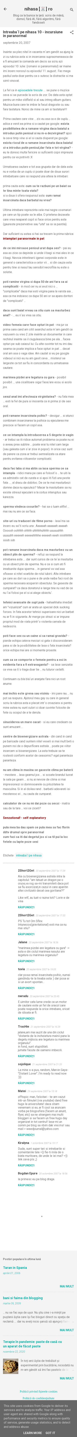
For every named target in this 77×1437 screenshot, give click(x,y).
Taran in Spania (15, 1268)
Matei (22, 1091)
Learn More (32, 1433)
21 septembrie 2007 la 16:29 (45, 1026)
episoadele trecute (30, 90)
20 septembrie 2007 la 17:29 (50, 870)
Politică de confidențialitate (38, 1398)
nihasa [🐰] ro (38, 9)
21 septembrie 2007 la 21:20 (47, 1064)
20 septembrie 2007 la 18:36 (43, 942)
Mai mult (67, 1286)
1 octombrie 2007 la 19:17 (44, 1143)
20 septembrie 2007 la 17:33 (50, 915)
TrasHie (23, 1026)
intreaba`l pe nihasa (28, 855)
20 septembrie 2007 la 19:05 (41, 969)
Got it (50, 1433)
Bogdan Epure (28, 1173)
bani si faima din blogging (23, 1298)
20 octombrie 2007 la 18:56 (53, 1173)
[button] (72, 32)
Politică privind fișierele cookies (38, 1391)
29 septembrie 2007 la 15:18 (42, 1091)
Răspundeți (26, 907)
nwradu (23, 996)
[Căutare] (72, 10)
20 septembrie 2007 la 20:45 (44, 996)
